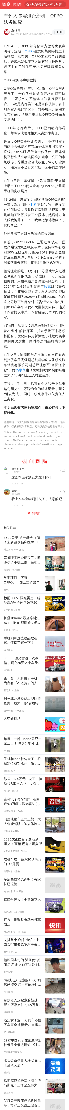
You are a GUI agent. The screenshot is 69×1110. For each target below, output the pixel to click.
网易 (6, 4)
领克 (47, 286)
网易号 (17, 4)
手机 (33, 204)
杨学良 (20, 370)
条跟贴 (34, 513)
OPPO (29, 51)
